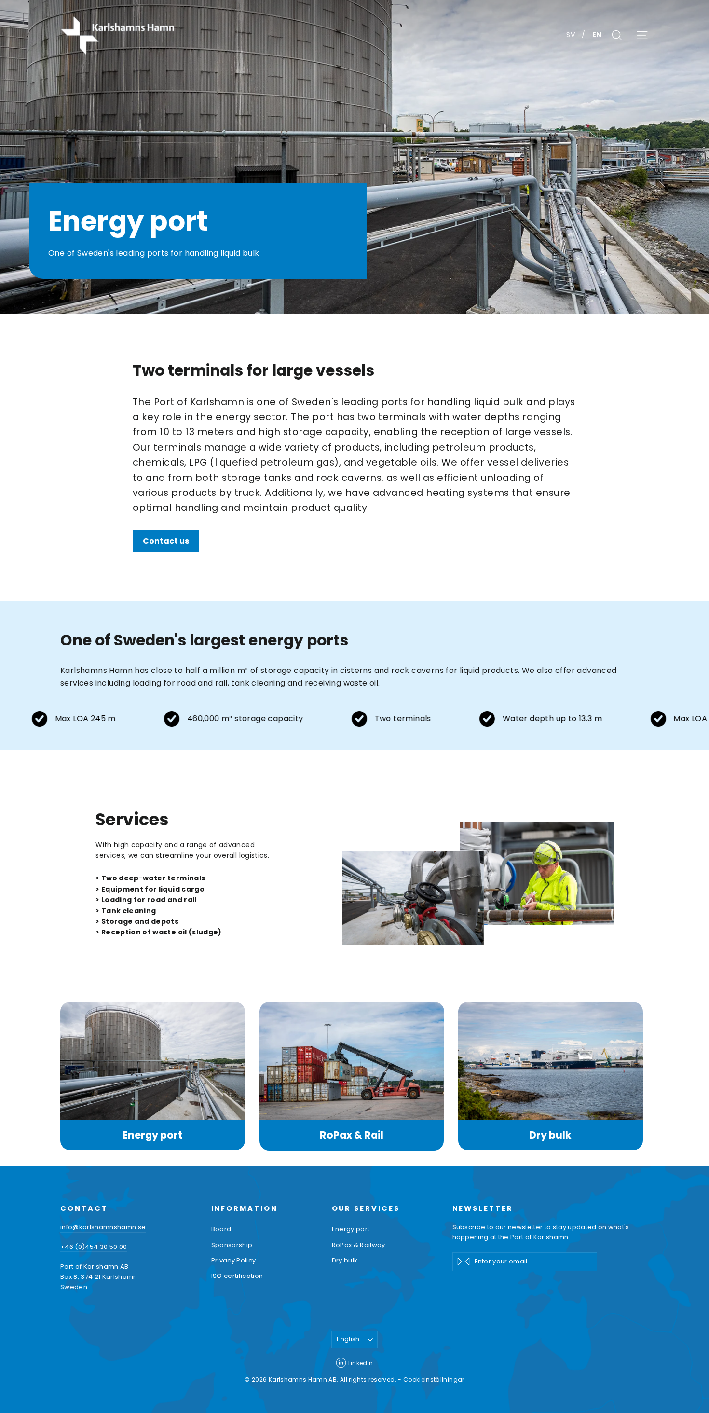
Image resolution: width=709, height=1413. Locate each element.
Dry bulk (550, 1135)
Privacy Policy (233, 1260)
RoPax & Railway (358, 1244)
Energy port (152, 1135)
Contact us (166, 541)
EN (597, 35)
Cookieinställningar (433, 1379)
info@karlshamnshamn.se (103, 1227)
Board (221, 1229)
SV (571, 35)
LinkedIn (360, 1363)
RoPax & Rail (351, 1135)
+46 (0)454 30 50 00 (93, 1246)
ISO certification (237, 1275)
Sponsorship (232, 1244)
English (348, 1339)
